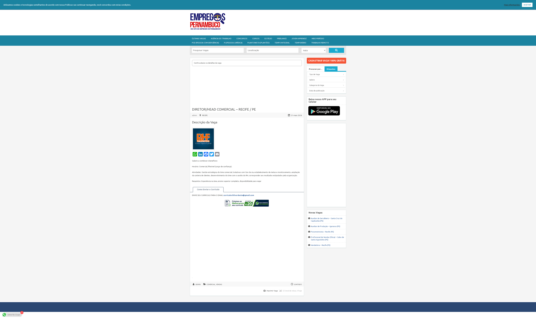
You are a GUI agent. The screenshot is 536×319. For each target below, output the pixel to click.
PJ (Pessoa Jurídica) (233, 43)
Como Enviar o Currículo (208, 189)
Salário (312, 80)
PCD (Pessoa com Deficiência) (205, 43)
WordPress (295, 315)
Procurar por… (315, 69)
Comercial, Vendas (214, 284)
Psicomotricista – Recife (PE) (322, 232)
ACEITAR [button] (527, 5)
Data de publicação (317, 91)
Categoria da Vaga (316, 85)
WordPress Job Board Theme (265, 315)
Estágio (268, 38)
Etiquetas (331, 69)
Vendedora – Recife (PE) (320, 245)
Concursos (241, 38)
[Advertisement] (283, 22)
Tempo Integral (282, 43)
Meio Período (318, 38)
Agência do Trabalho (221, 38)
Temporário (300, 43)
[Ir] (336, 50)
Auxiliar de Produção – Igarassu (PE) (325, 226)
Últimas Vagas (199, 38)
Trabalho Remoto (320, 43)
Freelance (282, 38)
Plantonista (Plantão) (258, 43)
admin (194, 115)
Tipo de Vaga (314, 74)
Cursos (255, 38)
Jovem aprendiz (299, 38)
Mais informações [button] (512, 5)
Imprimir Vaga (272, 291)
